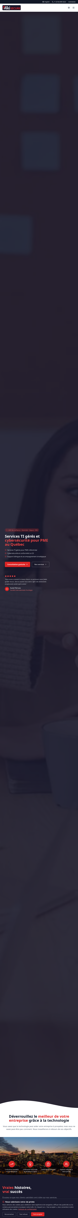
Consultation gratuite (16, 564)
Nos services (39, 564)
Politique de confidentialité (27, 1209)
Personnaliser (9, 1214)
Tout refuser (23, 1214)
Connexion (72, 2)
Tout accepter (37, 1214)
